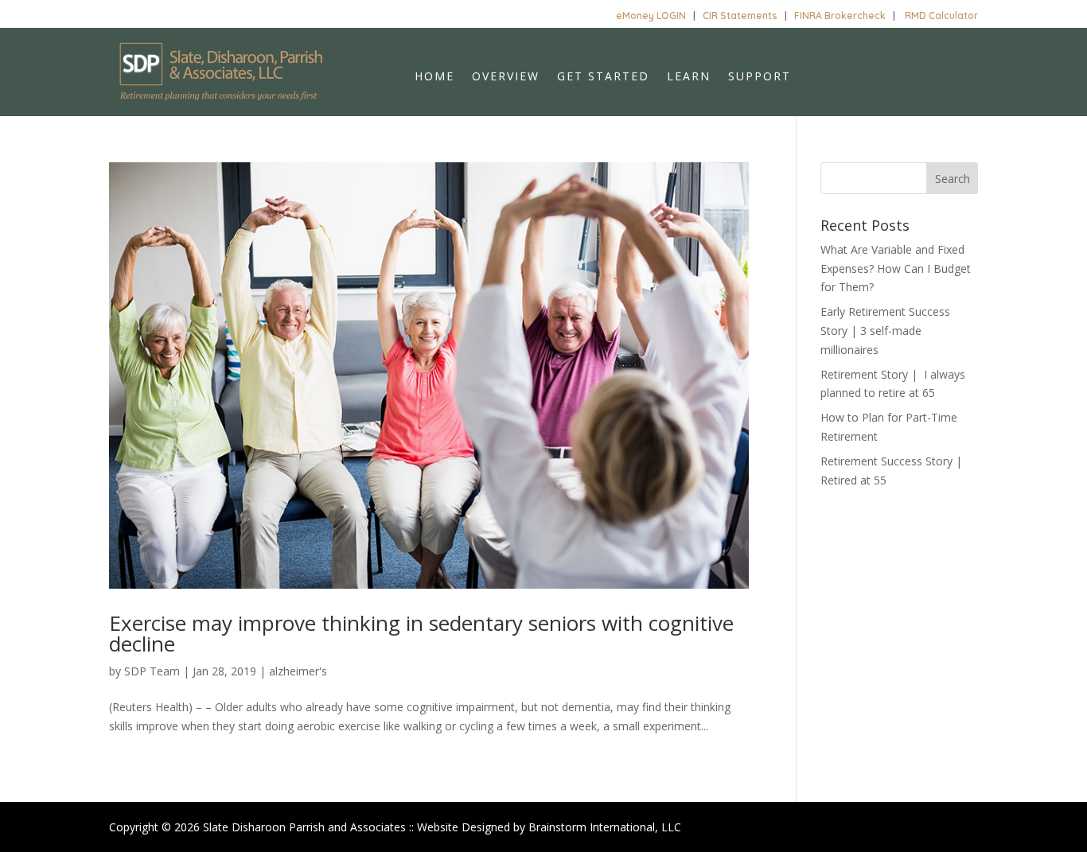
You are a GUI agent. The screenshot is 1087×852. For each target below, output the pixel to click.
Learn (689, 77)
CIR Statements (740, 15)
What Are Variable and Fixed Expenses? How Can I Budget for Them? (895, 268)
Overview (506, 77)
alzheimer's (298, 671)
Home (434, 77)
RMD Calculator (941, 15)
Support (759, 77)
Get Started (603, 77)
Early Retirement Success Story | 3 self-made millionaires (885, 330)
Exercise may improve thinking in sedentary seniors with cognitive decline (421, 633)
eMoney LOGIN (651, 15)
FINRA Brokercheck (840, 15)
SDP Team (152, 671)
